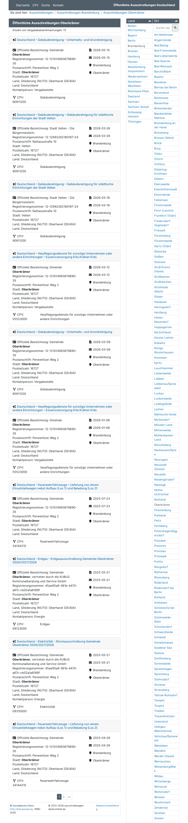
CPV (35, 5)
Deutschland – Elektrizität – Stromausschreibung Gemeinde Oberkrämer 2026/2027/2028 (56, 643)
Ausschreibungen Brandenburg (78, 12)
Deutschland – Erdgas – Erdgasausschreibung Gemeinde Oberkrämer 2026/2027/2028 (63, 560)
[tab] (139, 21)
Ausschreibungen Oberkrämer (123, 12)
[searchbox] (163, 27)
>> (69, 796)
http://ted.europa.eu (21, 809)
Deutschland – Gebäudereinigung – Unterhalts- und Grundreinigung (64, 40)
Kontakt (58, 5)
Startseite (23, 5)
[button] (139, 21)
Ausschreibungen (41, 12)
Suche (45, 5)
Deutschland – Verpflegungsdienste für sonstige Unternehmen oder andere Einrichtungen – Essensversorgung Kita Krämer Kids (62, 255)
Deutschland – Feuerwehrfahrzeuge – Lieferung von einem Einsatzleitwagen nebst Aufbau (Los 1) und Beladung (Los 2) (55, 486)
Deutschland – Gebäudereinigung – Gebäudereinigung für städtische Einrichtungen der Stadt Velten (62, 116)
